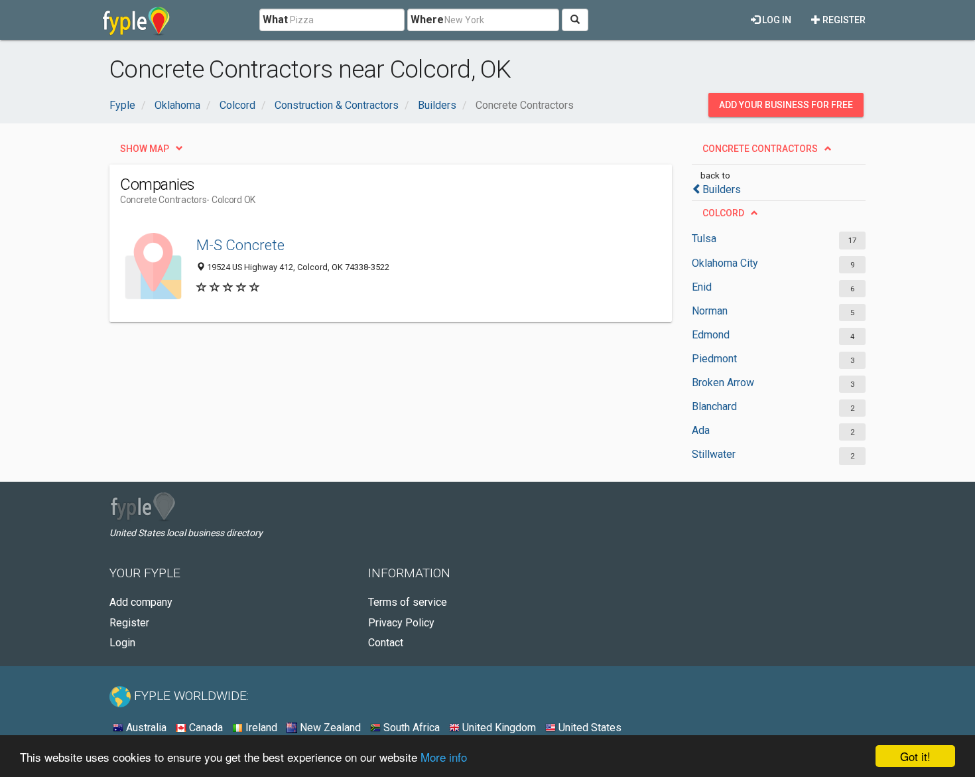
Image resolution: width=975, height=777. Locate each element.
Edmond (711, 334)
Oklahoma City (725, 263)
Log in (775, 20)
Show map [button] (144, 148)
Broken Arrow (723, 382)
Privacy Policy (401, 622)
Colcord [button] (723, 213)
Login (122, 642)
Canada (204, 727)
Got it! (915, 756)
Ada (701, 430)
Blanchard (714, 406)
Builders (721, 189)
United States (588, 727)
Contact (385, 642)
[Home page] (136, 19)
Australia (144, 727)
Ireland (260, 727)
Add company (140, 602)
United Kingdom (498, 727)
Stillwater (714, 454)
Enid (702, 287)
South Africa (410, 727)
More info (444, 756)
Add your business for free (786, 105)
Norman (710, 311)
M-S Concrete (240, 244)
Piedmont (714, 358)
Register (843, 20)
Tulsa (704, 238)
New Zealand (329, 727)
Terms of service (407, 602)
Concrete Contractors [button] (760, 148)
